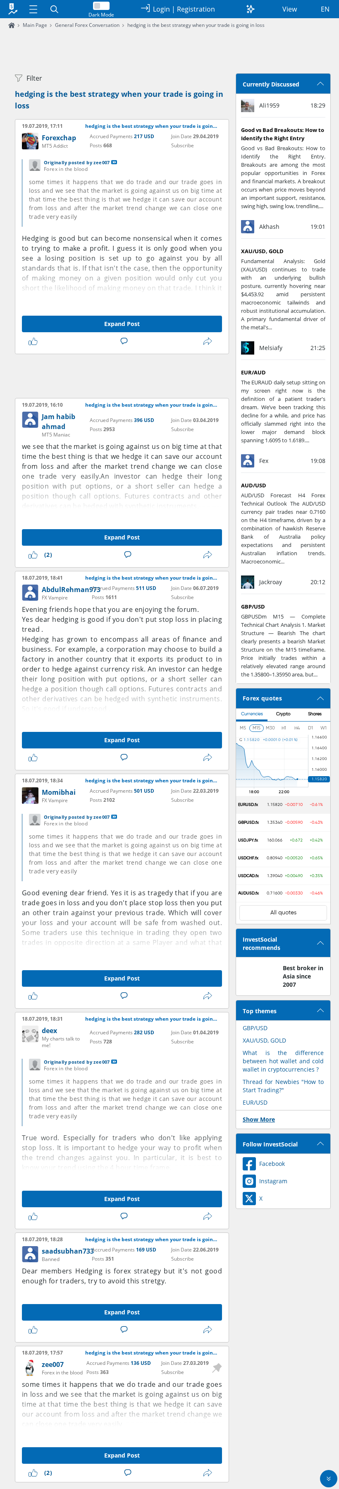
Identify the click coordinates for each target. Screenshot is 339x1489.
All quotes (283, 913)
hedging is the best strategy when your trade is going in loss (196, 25)
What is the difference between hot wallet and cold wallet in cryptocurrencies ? (283, 1061)
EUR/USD (255, 1102)
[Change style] (250, 9)
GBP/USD (255, 1028)
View (289, 9)
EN (325, 9)
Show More (259, 1119)
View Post (114, 162)
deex (49, 1030)
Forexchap (59, 137)
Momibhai (59, 792)
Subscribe (182, 145)
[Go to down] (328, 1478)
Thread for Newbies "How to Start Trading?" (283, 1086)
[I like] (35, 341)
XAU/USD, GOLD (264, 1040)
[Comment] (125, 341)
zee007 (53, 1364)
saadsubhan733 (68, 1251)
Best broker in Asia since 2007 (303, 976)
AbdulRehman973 (71, 589)
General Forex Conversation (87, 25)
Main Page (35, 25)
